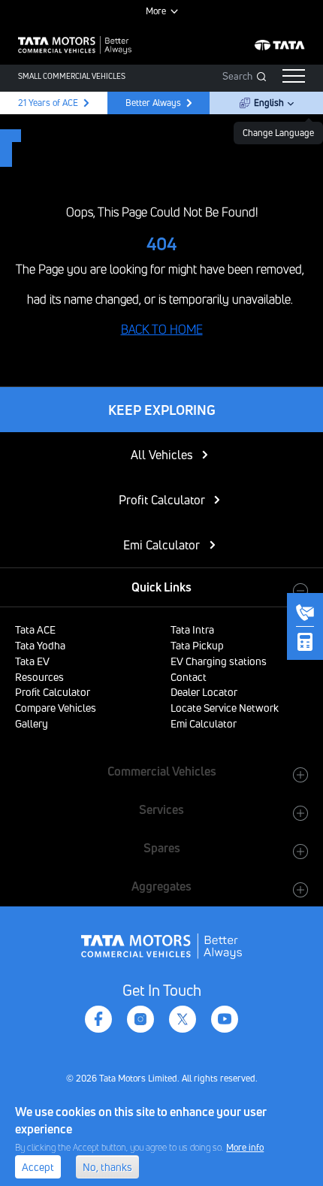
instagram (140, 1019)
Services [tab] (161, 809)
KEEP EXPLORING (162, 410)
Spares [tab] (161, 848)
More (156, 11)
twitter (182, 1019)
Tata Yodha (40, 645)
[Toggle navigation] (293, 76)
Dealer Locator (204, 692)
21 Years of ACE (47, 102)
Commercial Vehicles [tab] (161, 771)
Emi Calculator (161, 545)
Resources (39, 677)
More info (245, 1147)
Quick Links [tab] (161, 587)
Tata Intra (192, 629)
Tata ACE (35, 629)
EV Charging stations (219, 661)
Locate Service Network (225, 707)
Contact (189, 677)
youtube (224, 1019)
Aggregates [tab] (161, 886)
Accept (38, 1167)
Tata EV (32, 661)
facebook (98, 1019)
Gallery (31, 723)
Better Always (153, 102)
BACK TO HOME (162, 329)
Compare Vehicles (55, 707)
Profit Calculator (162, 500)
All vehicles (162, 454)
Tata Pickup (197, 645)
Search (237, 76)
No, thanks (107, 1167)
